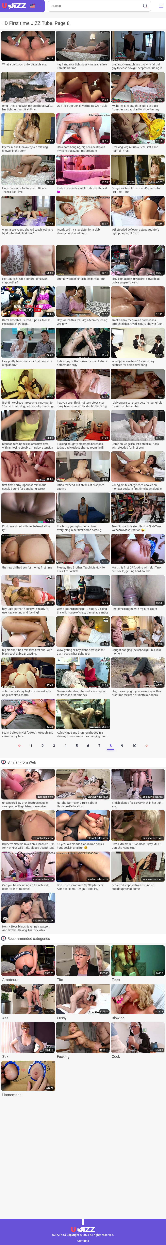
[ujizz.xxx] (14, 6)
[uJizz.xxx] (83, 1230)
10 (134, 746)
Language (35, 6)
